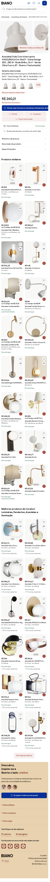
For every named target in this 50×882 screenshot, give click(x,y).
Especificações (9, 149)
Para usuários (9, 813)
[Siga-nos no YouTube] (16, 846)
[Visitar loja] (16, 37)
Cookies (43, 855)
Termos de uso (41, 861)
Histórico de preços (10, 139)
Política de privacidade (37, 858)
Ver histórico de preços (11, 102)
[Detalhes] (20, 185)
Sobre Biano (9, 805)
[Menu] (44, 3)
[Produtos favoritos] (34, 3)
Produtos (6, 834)
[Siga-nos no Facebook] (10, 846)
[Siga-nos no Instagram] (3, 846)
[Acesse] (39, 3)
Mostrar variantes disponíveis (13, 92)
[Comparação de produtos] (28, 3)
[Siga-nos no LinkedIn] (23, 846)
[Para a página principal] (6, 3)
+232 (38, 85)
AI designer (22, 834)
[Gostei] (20, 166)
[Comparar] (20, 170)
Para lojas (7, 821)
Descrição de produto (11, 144)
